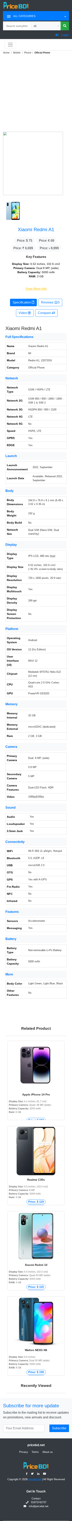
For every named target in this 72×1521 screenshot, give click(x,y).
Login (64, 35)
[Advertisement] (36, 92)
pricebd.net (34, 1479)
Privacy (23, 1451)
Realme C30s (36, 1179)
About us (47, 1451)
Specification (22, 302)
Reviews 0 (50, 302)
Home (6, 52)
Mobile (17, 52)
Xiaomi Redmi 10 (36, 1264)
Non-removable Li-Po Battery (45, 950)
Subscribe (59, 1428)
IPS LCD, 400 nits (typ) (41, 555)
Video (23, 313)
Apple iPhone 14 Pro (36, 1094)
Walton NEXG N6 (36, 1350)
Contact (36, 1498)
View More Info (36, 288)
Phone (27, 52)
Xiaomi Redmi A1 (36, 229)
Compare (45, 313)
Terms (35, 1451)
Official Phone (42, 52)
